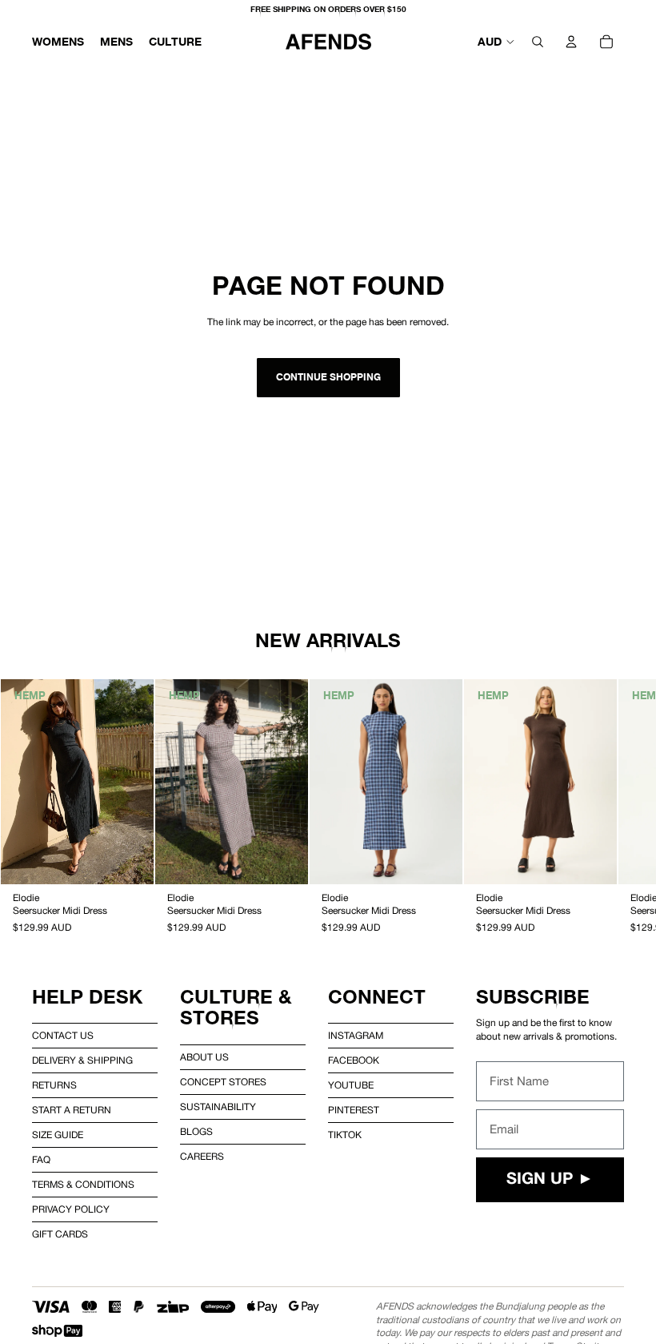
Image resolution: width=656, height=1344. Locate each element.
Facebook (353, 1060)
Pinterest (353, 1110)
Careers (202, 1156)
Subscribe (533, 996)
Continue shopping (328, 377)
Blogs (196, 1131)
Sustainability (218, 1107)
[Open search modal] (537, 41)
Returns (54, 1085)
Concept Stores (223, 1082)
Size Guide (57, 1135)
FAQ (41, 1159)
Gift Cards (60, 1234)
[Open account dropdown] (571, 41)
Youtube (351, 1085)
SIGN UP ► (550, 1180)
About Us (204, 1057)
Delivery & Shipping (82, 1060)
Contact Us (63, 1035)
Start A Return (71, 1110)
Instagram (355, 1035)
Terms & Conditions (83, 1184)
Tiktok (345, 1135)
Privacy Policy (71, 1209)
